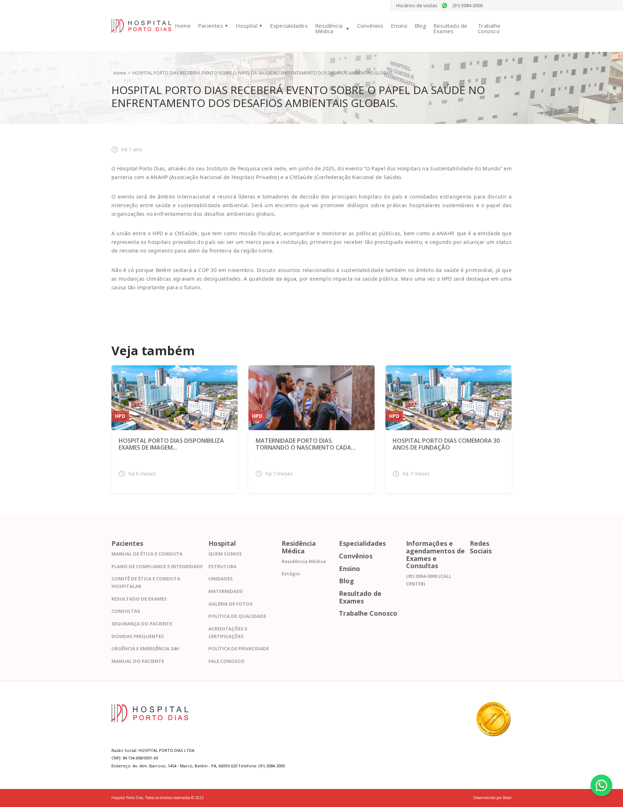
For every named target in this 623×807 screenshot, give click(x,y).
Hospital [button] (246, 25)
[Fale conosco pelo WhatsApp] (601, 785)
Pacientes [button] (210, 25)
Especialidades (289, 25)
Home (183, 25)
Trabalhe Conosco (489, 28)
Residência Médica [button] (329, 28)
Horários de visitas (416, 5)
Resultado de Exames (450, 28)
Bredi (507, 797)
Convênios (370, 25)
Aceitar (439, 777)
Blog (420, 25)
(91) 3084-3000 (467, 5)
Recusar (439, 788)
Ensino (399, 25)
